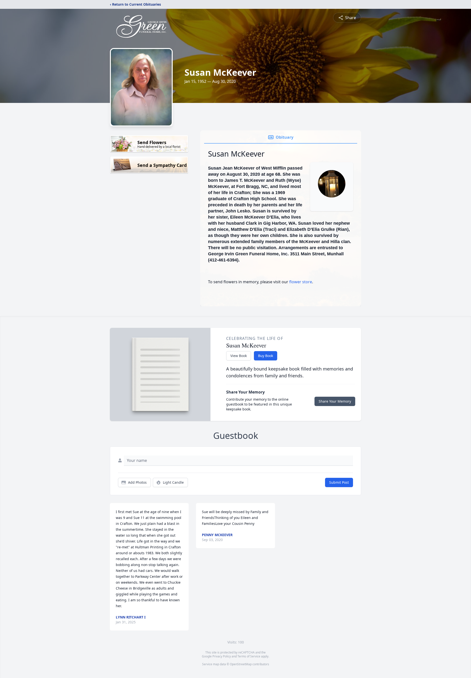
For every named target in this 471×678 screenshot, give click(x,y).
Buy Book (265, 355)
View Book (238, 355)
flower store (300, 281)
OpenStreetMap (241, 664)
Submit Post (339, 482)
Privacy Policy (221, 656)
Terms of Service (248, 656)
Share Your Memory (335, 401)
